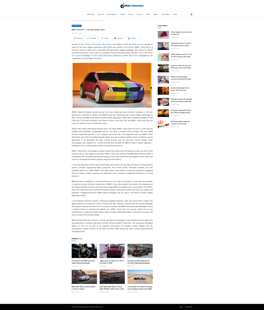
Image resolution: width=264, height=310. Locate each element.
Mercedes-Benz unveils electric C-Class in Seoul (84, 288)
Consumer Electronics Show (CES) (97, 44)
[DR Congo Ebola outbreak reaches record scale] (163, 124)
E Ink (97, 134)
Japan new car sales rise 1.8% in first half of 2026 (112, 262)
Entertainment (112, 14)
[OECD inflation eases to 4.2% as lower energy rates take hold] (163, 57)
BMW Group (137, 44)
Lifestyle (140, 14)
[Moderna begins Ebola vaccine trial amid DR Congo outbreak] (163, 80)
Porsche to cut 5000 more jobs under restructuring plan (83, 262)
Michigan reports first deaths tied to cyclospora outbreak (181, 100)
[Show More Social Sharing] (141, 38)
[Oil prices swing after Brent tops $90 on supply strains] (163, 113)
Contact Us (188, 307)
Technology (165, 14)
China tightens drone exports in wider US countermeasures (181, 33)
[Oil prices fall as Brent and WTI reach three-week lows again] (163, 68)
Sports (155, 14)
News (148, 14)
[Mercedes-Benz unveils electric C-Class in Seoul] (84, 277)
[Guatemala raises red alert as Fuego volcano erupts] (163, 46)
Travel (175, 14)
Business (101, 14)
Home (73, 20)
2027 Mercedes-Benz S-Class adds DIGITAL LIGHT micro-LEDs (112, 288)
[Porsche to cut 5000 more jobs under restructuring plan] (84, 251)
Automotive (91, 14)
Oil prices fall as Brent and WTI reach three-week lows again (181, 67)
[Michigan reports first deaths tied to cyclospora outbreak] (163, 102)
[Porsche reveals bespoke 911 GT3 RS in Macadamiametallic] (140, 251)
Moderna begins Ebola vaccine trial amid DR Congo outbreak (181, 78)
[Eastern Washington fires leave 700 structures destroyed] (163, 91)
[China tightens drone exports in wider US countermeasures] (163, 35)
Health (123, 14)
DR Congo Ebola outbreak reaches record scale (180, 123)
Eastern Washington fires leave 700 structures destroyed (180, 89)
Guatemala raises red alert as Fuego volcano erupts (181, 44)
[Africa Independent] (132, 5)
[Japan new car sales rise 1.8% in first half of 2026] (112, 251)
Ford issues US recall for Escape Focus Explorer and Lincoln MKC (139, 288)
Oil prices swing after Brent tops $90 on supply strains (181, 111)
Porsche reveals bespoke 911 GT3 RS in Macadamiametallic (138, 262)
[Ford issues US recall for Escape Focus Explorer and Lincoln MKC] (140, 277)
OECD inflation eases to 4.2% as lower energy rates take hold (181, 56)
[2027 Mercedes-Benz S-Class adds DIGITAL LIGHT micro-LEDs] (112, 277)
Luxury (131, 14)
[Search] (191, 14)
